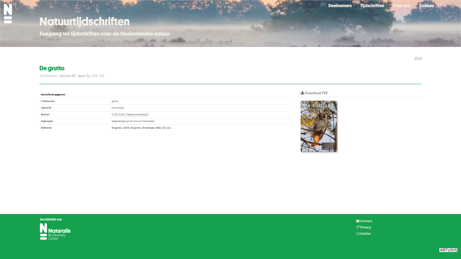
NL (445, 6)
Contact (365, 221)
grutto (115, 101)
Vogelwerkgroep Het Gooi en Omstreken (133, 121)
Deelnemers (340, 5)
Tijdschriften (372, 5)
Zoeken (426, 5)
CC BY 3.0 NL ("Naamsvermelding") (130, 114)
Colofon (365, 233)
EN (453, 6)
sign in (444, 32)
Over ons (401, 5)
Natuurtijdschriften (84, 21)
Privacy (365, 227)
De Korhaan (48, 76)
